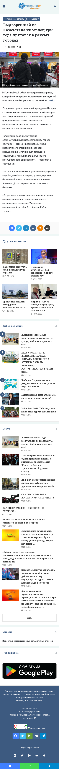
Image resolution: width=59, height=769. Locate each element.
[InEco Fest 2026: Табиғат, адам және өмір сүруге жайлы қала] (10, 412)
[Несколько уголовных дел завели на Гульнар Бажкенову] (44, 256)
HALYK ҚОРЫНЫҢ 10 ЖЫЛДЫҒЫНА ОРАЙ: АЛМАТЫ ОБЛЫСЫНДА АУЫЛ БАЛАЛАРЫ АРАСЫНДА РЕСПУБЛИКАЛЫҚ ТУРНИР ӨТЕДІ (37, 362)
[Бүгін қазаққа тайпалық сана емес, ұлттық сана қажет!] (10, 399)
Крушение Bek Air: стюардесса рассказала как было (14, 304)
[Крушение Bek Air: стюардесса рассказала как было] (15, 291)
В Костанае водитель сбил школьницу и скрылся (14, 269)
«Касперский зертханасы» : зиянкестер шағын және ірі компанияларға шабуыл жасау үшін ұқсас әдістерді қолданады (37, 537)
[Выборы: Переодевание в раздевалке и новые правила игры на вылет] (10, 384)
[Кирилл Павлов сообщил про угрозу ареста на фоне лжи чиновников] (44, 291)
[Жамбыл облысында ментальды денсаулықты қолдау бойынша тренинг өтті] (10, 339)
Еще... (29, 618)
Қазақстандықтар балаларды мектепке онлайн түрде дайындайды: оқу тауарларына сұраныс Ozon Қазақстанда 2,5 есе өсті (38, 576)
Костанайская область (14, 19)
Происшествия (32, 19)
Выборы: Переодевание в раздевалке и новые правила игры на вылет (38, 383)
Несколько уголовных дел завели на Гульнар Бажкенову (42, 271)
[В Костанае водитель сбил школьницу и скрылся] (15, 256)
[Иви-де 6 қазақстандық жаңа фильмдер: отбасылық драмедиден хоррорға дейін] (10, 484)
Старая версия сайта (29, 748)
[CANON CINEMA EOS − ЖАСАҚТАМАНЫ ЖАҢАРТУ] (10, 498)
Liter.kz (51, 100)
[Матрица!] (29, 6)
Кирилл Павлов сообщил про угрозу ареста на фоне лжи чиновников (42, 306)
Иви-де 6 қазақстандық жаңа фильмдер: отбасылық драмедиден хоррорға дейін (38, 483)
